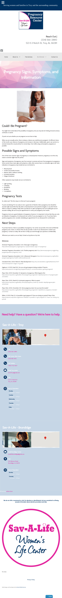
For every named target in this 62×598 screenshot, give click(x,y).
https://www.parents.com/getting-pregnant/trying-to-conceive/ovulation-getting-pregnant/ (27, 269)
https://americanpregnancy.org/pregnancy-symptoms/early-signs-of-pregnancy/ (24, 246)
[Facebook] (1, 50)
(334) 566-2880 (49, 39)
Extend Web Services (21, 587)
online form (9, 491)
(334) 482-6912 (12, 358)
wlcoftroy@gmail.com (14, 372)
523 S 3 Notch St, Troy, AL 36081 (41, 43)
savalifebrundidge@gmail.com (16, 454)
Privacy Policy (31, 579)
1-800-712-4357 (12, 365)
